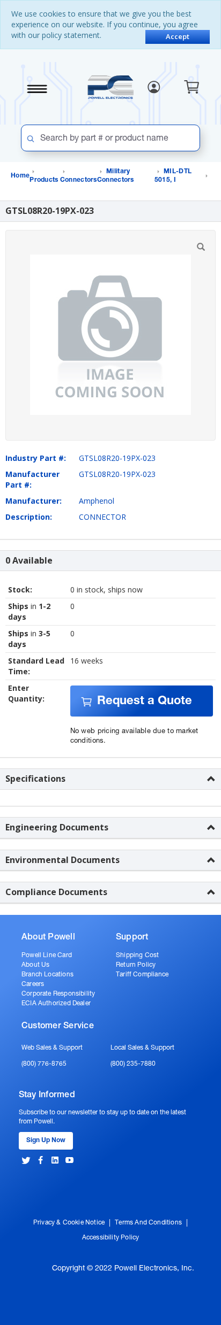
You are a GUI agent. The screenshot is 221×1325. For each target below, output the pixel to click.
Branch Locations (47, 975)
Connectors (78, 180)
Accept (177, 36)
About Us (35, 965)
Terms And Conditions (148, 1223)
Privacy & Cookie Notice (69, 1223)
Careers (32, 984)
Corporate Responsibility (58, 994)
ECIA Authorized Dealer (56, 1003)
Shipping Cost (137, 955)
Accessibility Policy (110, 1238)
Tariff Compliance (142, 975)
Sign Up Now (45, 1140)
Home (20, 176)
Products (44, 180)
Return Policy (136, 965)
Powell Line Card (46, 955)
